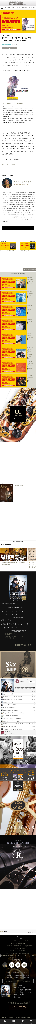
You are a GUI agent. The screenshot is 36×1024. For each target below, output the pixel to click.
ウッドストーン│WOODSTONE (12, 946)
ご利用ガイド (4, 1017)
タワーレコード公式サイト (10, 164)
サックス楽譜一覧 (9, 638)
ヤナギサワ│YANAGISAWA (18, 943)
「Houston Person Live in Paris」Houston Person (30, 365)
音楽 (13, 7)
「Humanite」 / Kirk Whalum (12, 103)
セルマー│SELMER (23, 941)
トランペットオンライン (14, 1003)
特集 (33, 955)
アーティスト (31, 7)
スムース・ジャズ (13, 47)
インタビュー (19, 955)
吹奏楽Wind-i (24, 1003)
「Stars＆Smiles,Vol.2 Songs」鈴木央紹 (30, 280)
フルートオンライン (11, 1002)
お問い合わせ (27, 1017)
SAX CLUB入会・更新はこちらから (14, 636)
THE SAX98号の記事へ (30, 269)
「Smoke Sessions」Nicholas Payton (30, 378)
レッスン (27, 955)
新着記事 (7, 7)
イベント (18, 7)
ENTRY (24, 645)
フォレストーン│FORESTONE (18, 948)
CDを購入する (12, 98)
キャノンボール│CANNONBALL (18, 950)
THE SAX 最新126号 (10, 633)
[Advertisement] (18, 461)
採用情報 (20, 1017)
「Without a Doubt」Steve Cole (30, 335)
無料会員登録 (9, 981)
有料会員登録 (26, 981)
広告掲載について (13, 1017)
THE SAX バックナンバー (11, 634)
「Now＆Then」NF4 (30, 320)
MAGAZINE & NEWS (7, 955)
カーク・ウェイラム (6, 47)
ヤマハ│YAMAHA (12, 941)
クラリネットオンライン (23, 1002)
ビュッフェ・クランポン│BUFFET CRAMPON (18, 953)
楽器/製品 (24, 7)
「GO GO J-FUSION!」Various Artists (30, 294)
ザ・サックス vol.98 (18, 485)
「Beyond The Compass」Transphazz (30, 308)
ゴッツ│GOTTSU (27, 946)
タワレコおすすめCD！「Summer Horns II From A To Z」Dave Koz (30, 353)
